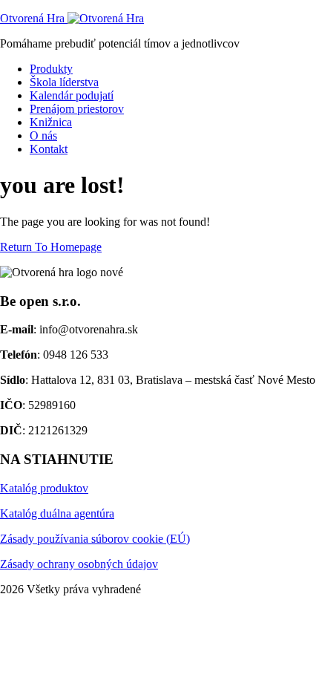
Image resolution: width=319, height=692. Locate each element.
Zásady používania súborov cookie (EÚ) (95, 538)
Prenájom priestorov (77, 108)
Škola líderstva (64, 82)
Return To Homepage (51, 247)
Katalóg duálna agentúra (57, 513)
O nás (43, 135)
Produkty (51, 68)
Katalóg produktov (44, 488)
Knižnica (51, 122)
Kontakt (49, 149)
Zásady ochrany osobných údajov (79, 564)
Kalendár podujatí (72, 95)
